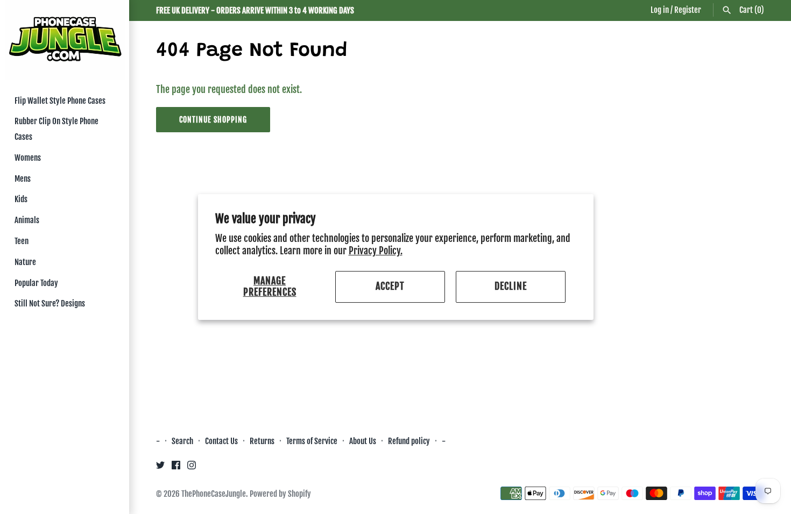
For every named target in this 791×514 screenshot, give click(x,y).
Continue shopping (213, 119)
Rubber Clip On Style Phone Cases (56, 129)
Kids (21, 199)
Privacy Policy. (375, 250)
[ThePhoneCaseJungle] (64, 40)
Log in (660, 10)
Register (687, 10)
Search (182, 441)
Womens (28, 158)
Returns (262, 441)
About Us (363, 441)
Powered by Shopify (280, 494)
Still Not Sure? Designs (50, 303)
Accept (390, 286)
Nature (25, 262)
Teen (22, 241)
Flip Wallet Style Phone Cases (60, 101)
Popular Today (36, 283)
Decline (511, 286)
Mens (23, 179)
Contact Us (221, 441)
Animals (27, 220)
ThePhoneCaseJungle (213, 494)
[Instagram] (191, 467)
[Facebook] (176, 467)
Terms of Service (311, 441)
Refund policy (409, 441)
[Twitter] (160, 467)
